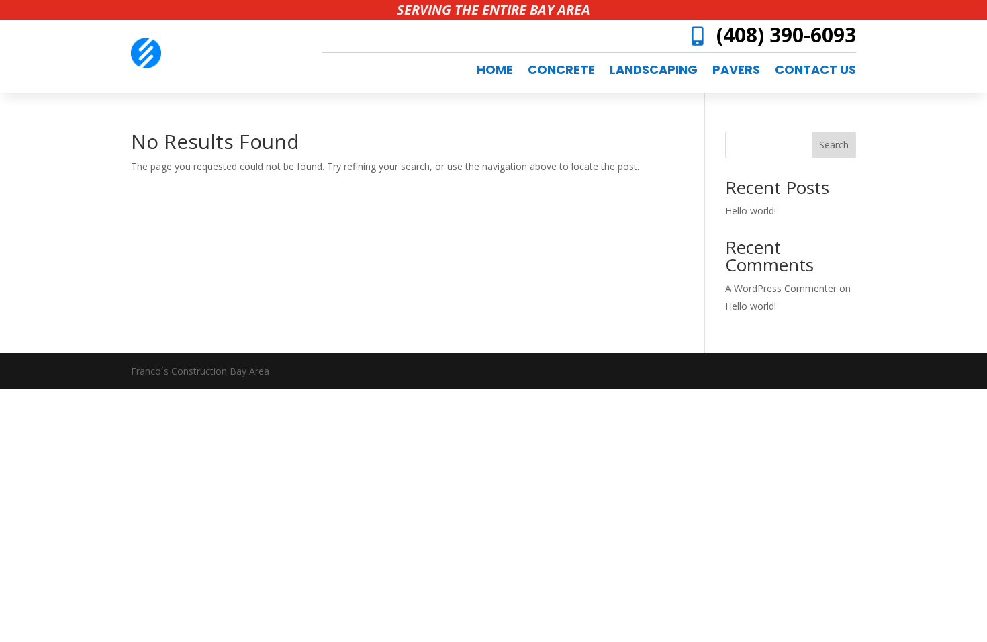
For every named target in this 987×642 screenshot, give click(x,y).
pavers (736, 71)
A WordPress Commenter (781, 288)
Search (834, 144)
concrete (561, 71)
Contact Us (815, 71)
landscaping (654, 71)
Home (495, 71)
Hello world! (750, 210)
